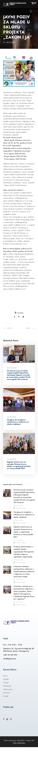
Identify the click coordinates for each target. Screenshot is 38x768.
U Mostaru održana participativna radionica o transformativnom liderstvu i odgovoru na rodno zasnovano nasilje (24, 571)
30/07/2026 (11, 417)
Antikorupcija (7, 689)
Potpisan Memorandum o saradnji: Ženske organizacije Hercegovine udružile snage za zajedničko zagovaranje (24, 551)
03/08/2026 (11, 368)
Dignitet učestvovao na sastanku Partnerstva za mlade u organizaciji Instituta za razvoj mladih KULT (18, 465)
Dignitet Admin (21, 508)
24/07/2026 (11, 459)
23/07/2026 (19, 579)
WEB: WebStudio (19, 743)
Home (5, 676)
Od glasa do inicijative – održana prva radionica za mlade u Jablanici (18, 422)
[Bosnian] (32, 3)
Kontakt (5, 696)
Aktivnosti (6, 693)
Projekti (5, 682)
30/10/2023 (10, 42)
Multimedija (7, 686)
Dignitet (6, 679)
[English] (35, 3)
